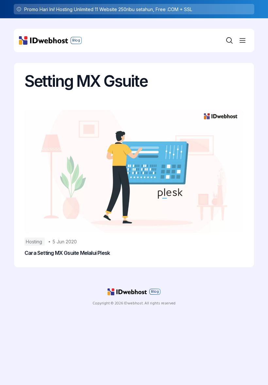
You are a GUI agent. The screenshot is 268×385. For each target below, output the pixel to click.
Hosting (34, 241)
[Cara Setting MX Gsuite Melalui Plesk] (134, 171)
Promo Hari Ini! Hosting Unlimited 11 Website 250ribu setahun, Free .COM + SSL (108, 9)
